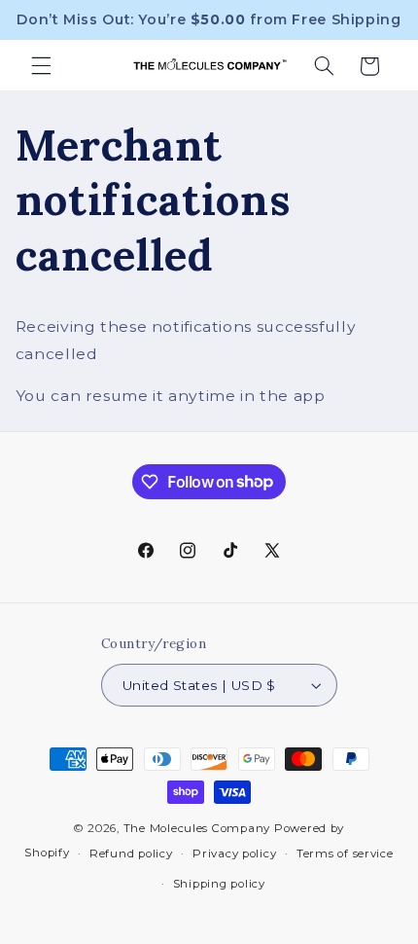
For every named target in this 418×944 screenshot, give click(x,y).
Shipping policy (219, 883)
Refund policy (131, 853)
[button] (40, 66)
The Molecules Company (196, 828)
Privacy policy (234, 853)
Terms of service (345, 853)
